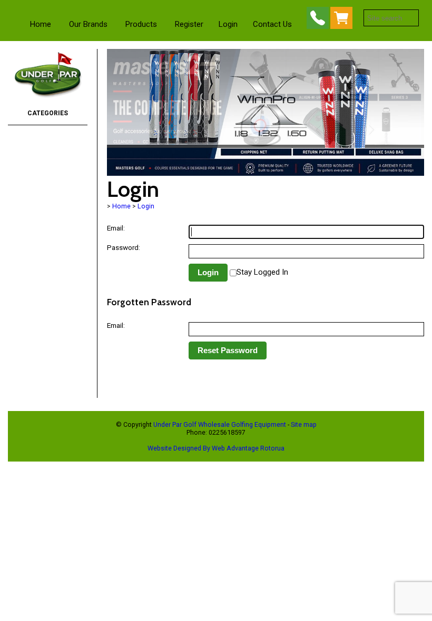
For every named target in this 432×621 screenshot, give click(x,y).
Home (40, 24)
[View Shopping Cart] (343, 20)
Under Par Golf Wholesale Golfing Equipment (219, 424)
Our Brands (88, 24)
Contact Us (272, 24)
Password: (123, 247)
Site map (304, 424)
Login (228, 24)
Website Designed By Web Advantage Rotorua (216, 448)
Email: (116, 228)
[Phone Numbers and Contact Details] (318, 20)
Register (189, 24)
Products (141, 24)
